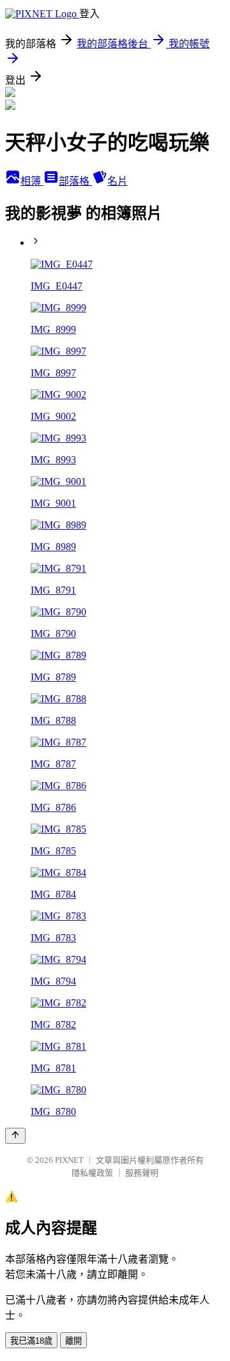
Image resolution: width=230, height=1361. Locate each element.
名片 (117, 181)
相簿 (31, 181)
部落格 (75, 181)
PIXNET (69, 1160)
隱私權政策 (92, 1173)
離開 (73, 1341)
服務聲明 (141, 1173)
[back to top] (15, 1136)
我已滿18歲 (31, 1341)
